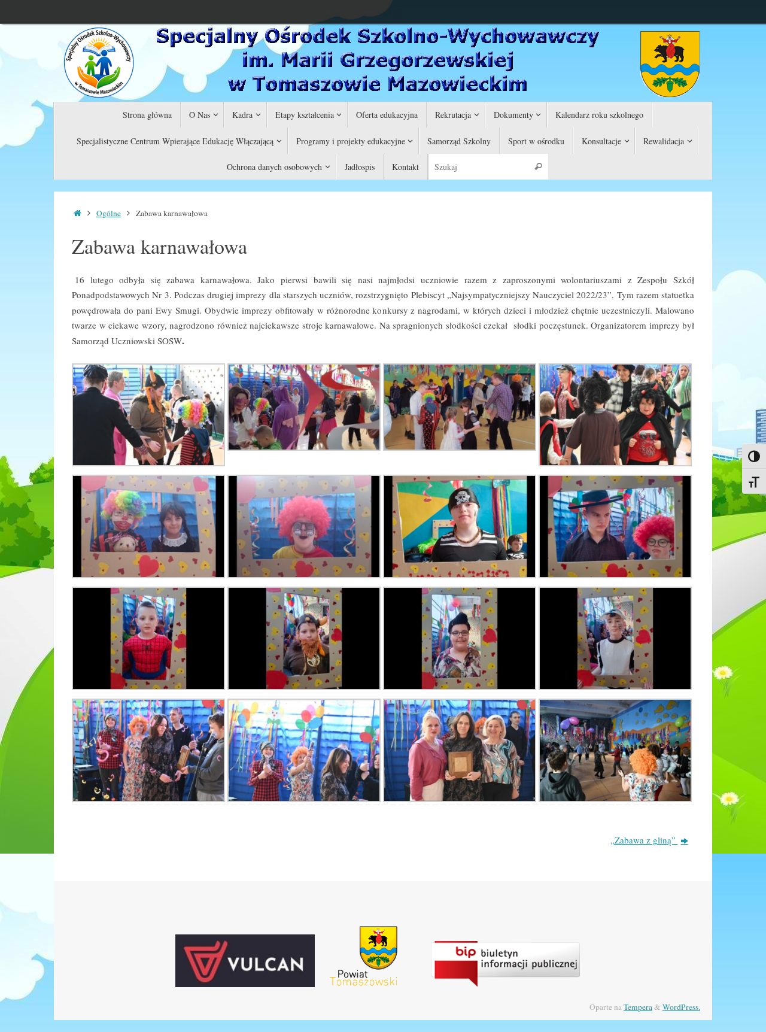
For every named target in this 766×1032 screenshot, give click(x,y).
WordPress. (681, 1006)
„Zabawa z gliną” (644, 840)
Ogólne (108, 213)
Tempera (638, 1006)
